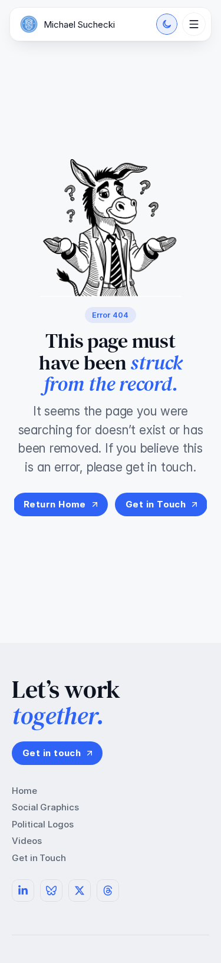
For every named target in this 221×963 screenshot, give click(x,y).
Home (24, 790)
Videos (27, 840)
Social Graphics (45, 807)
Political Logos (43, 824)
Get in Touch (39, 857)
